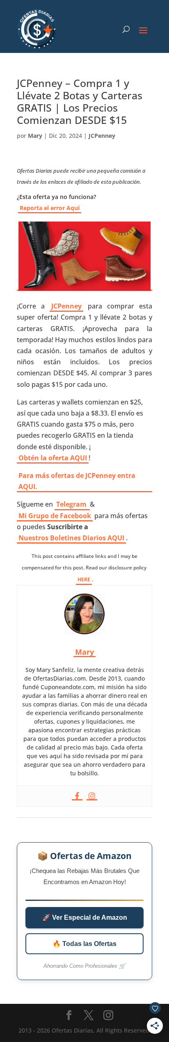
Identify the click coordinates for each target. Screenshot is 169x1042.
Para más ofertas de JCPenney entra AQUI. (76, 481)
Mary (35, 135)
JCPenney (102, 135)
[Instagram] (92, 796)
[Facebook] (77, 796)
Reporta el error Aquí (50, 208)
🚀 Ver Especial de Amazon (84, 917)
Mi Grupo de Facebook (54, 515)
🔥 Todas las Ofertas (84, 943)
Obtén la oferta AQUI (52, 457)
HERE (84, 579)
